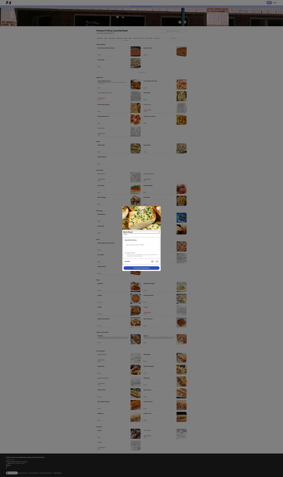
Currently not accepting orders (141, 268)
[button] (141, 218)
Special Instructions (131, 240)
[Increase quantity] (157, 261)
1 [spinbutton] (154, 261)
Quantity (127, 261)
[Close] (158, 208)
